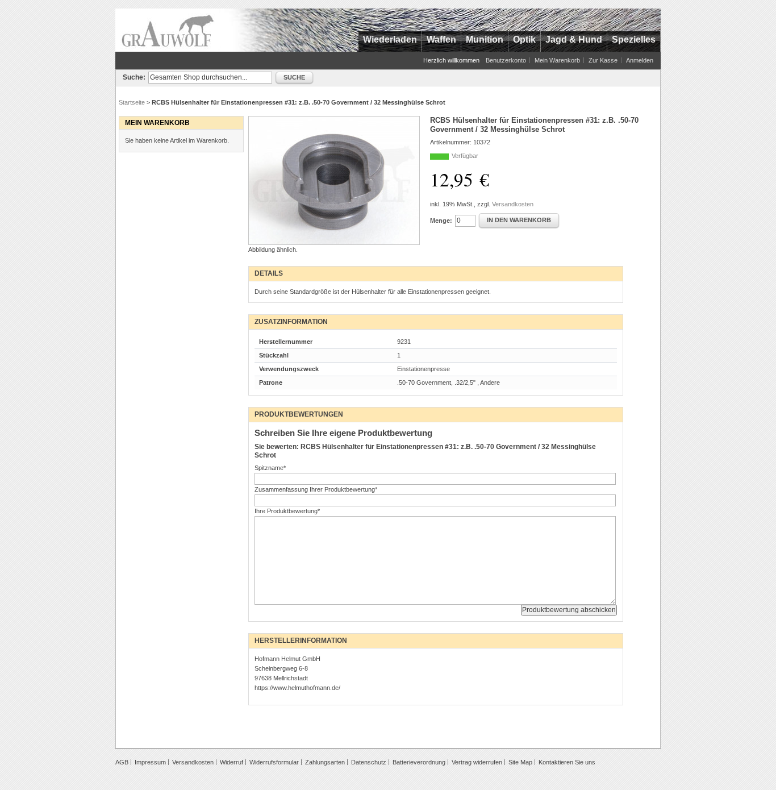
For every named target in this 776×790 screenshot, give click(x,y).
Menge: (441, 220)
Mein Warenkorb (557, 60)
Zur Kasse (603, 60)
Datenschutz (368, 762)
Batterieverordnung (419, 762)
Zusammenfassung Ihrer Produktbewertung (316, 489)
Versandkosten (512, 204)
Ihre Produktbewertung (287, 511)
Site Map (520, 762)
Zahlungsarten (325, 762)
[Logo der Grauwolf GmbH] (167, 30)
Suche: (134, 77)
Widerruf (231, 762)
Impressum (150, 762)
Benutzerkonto (506, 60)
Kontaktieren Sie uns (567, 762)
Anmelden (639, 60)
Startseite (132, 102)
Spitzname (270, 467)
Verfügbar (465, 155)
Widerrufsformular (274, 762)
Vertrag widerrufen (477, 762)
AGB (121, 762)
